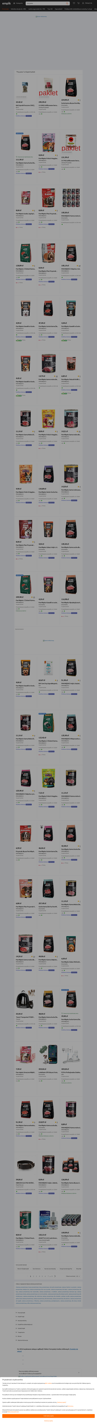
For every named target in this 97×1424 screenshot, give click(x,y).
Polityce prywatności (13, 1412)
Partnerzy (70, 1406)
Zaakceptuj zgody (48, 1416)
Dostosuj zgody (61, 1402)
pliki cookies (48, 1383)
